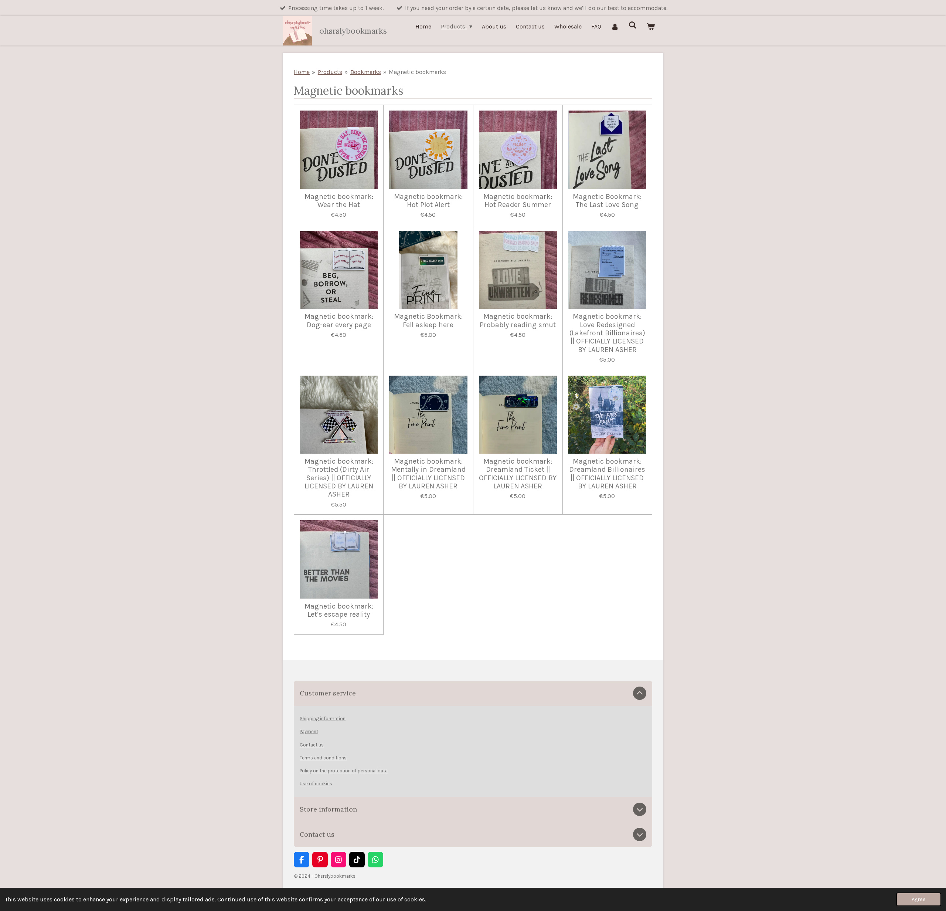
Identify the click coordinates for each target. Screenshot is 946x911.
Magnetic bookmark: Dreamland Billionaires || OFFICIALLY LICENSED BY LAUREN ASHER (607, 473)
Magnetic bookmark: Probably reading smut (518, 320)
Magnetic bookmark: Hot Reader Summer (517, 201)
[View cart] (651, 26)
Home (302, 71)
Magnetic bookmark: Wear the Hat (338, 201)
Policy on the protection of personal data (344, 770)
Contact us (312, 745)
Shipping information (323, 718)
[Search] (633, 25)
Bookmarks (365, 71)
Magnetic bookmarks (417, 71)
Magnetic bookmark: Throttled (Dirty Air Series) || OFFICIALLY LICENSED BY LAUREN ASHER (338, 478)
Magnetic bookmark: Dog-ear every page (338, 320)
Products (330, 71)
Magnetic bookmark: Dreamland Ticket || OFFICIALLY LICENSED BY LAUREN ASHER (518, 473)
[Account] (615, 26)
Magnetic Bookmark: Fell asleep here (428, 320)
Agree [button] (919, 899)
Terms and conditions (323, 758)
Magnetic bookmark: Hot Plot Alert (428, 201)
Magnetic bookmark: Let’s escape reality (338, 610)
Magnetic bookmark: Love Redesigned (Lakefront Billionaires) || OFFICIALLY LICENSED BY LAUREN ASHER (607, 333)
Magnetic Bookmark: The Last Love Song (607, 201)
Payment (309, 731)
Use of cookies (316, 783)
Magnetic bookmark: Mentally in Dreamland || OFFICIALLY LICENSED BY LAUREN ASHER (428, 473)
